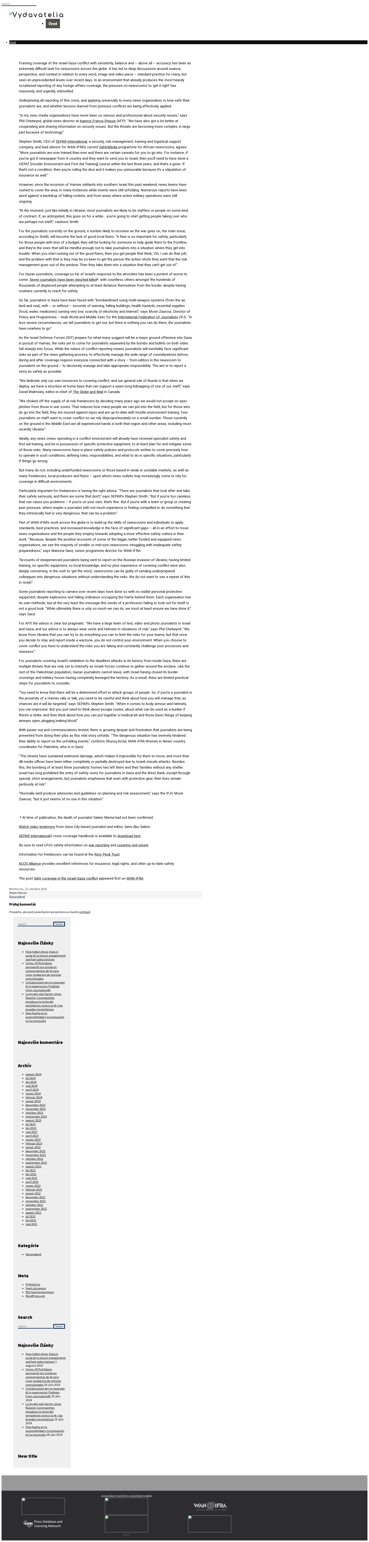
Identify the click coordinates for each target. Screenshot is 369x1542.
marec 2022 (33, 1186)
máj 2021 (31, 1224)
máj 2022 (31, 1178)
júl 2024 (31, 1078)
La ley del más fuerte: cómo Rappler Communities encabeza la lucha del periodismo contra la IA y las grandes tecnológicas (44, 1001)
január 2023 (33, 1147)
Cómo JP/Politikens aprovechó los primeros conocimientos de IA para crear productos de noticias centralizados (43, 970)
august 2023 (33, 1120)
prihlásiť (84, 912)
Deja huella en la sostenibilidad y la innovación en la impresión (45, 1017)
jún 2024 (31, 1082)
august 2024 (33, 1074)
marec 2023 (33, 1139)
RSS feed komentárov (40, 1292)
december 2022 (35, 1151)
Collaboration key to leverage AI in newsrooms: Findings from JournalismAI (45, 986)
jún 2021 (31, 1220)
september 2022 (36, 1163)
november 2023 (36, 1109)
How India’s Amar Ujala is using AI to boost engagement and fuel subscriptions (46, 955)
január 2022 (33, 1193)
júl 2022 (31, 1170)
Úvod (53, 23)
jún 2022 (31, 1174)
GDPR (126, 1535)
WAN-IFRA (134, 878)
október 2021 (34, 1205)
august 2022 (33, 1166)
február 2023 (34, 1143)
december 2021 (35, 1197)
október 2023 (34, 1113)
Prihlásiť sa (33, 1284)
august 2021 (33, 1212)
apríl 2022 (32, 1182)
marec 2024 (33, 1093)
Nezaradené (17, 896)
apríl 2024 (32, 1090)
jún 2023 (31, 1128)
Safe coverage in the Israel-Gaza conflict (66, 878)
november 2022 (36, 1155)
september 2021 (36, 1209)
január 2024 (33, 1101)
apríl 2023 (32, 1136)
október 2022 (34, 1159)
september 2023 (36, 1116)
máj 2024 (31, 1086)
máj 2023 (31, 1132)
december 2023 (35, 1105)
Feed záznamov (36, 1288)
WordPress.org (35, 1296)
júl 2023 (31, 1124)
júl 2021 (31, 1216)
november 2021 (36, 1201)
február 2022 (34, 1189)
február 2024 (34, 1097)
